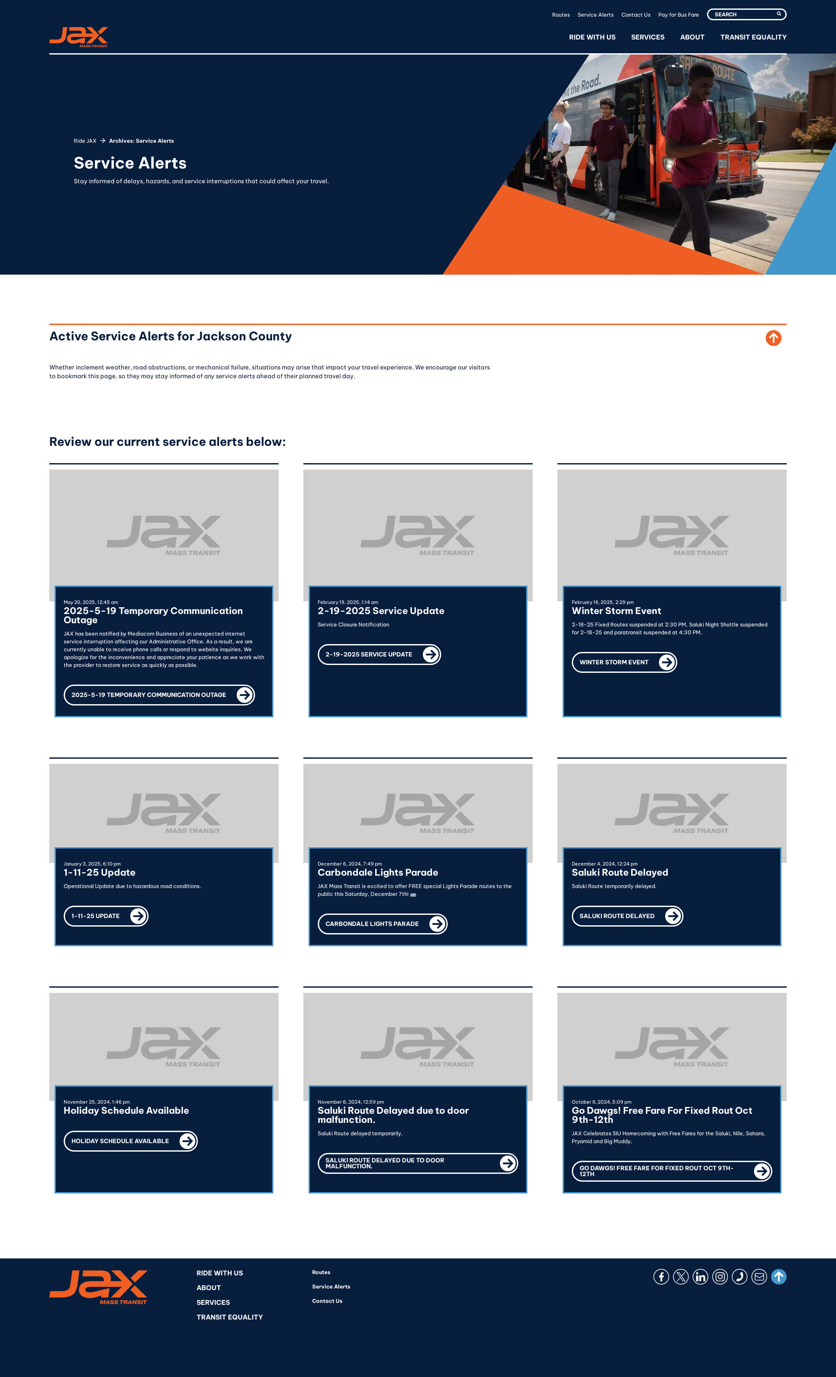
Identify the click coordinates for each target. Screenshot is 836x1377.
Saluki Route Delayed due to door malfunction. (422, 1161)
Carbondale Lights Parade (387, 921)
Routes (561, 14)
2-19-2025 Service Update (383, 651)
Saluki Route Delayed (631, 913)
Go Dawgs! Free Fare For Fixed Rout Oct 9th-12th (676, 1169)
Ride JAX (85, 141)
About (692, 37)
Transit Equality (753, 37)
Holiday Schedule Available (135, 1138)
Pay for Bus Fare (678, 14)
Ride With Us (592, 37)
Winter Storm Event (628, 659)
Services (648, 37)
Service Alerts (596, 14)
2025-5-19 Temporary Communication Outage (163, 692)
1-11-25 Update (110, 913)
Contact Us (636, 14)
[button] (779, 13)
